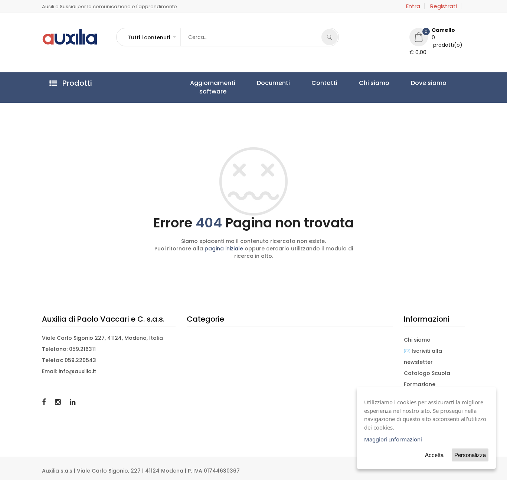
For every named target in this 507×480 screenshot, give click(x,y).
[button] (151, 37)
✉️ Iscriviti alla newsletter (423, 356)
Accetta (434, 455)
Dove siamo (365, 83)
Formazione (419, 384)
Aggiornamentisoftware (205, 87)
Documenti (252, 83)
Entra (413, 6)
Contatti (289, 83)
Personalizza (470, 455)
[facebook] (45, 402)
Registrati (443, 6)
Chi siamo (325, 83)
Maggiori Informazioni (393, 439)
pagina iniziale (224, 248)
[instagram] (58, 402)
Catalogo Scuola (427, 373)
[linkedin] (72, 402)
